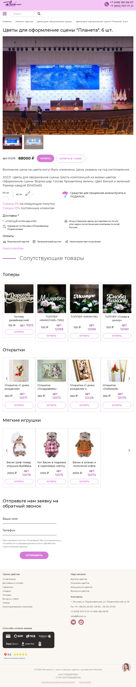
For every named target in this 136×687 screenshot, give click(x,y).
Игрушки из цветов (81, 587)
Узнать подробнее (13, 248)
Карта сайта (85, 682)
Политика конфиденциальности (58, 682)
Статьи (6, 602)
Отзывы (7, 595)
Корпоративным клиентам (17, 606)
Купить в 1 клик (71, 158)
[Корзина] (130, 14)
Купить (45, 158)
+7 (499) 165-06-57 (121, 2)
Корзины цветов (80, 583)
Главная (7, 21)
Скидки (7, 591)
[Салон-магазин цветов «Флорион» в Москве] (12, 3)
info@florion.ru (78, 616)
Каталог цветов (24, 21)
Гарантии (8, 587)
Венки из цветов (80, 591)
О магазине (9, 579)
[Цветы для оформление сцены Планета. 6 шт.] (68, 85)
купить (19, 332)
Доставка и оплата (13, 583)
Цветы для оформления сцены (54, 21)
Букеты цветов (79, 579)
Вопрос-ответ (11, 598)
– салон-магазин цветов (66, 669)
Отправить (34, 555)
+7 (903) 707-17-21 (121, 5)
